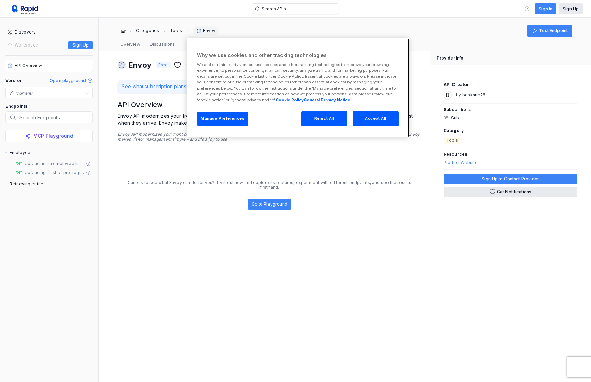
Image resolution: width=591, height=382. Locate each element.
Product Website (461, 162)
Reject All (324, 118)
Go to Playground (270, 204)
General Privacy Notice (327, 99)
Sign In (545, 8)
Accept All (375, 118)
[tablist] (148, 44)
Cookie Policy (290, 99)
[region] (298, 87)
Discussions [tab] (162, 44)
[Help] (527, 8)
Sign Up (571, 8)
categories (147, 30)
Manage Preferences (223, 118)
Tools (176, 30)
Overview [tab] (130, 44)
